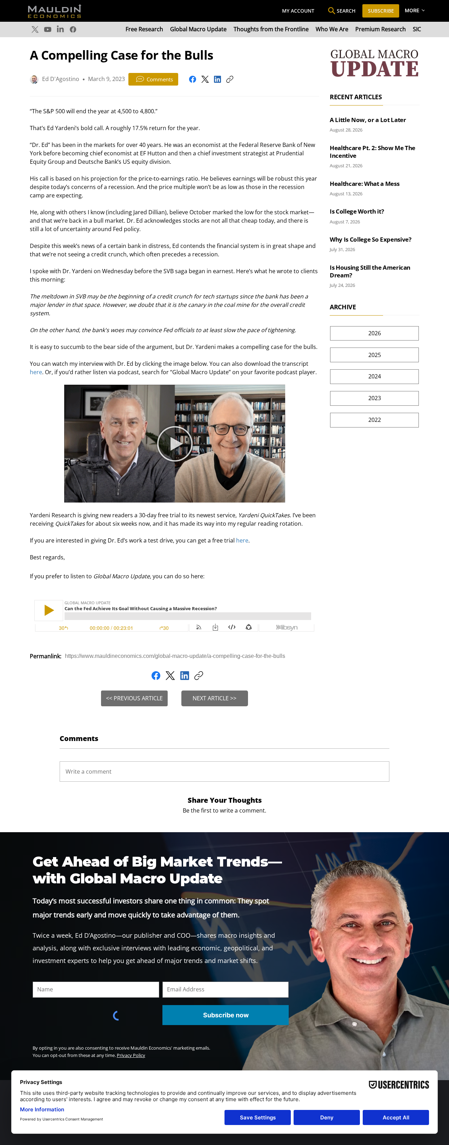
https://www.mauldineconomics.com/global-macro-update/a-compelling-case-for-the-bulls (175, 656)
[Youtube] (47, 29)
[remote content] (174, 616)
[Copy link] (229, 79)
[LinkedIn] (60, 29)
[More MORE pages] (423, 10)
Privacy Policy (131, 1055)
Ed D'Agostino (60, 79)
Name (40, 976)
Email (168, 976)
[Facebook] (73, 29)
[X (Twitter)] (205, 79)
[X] (35, 29)
